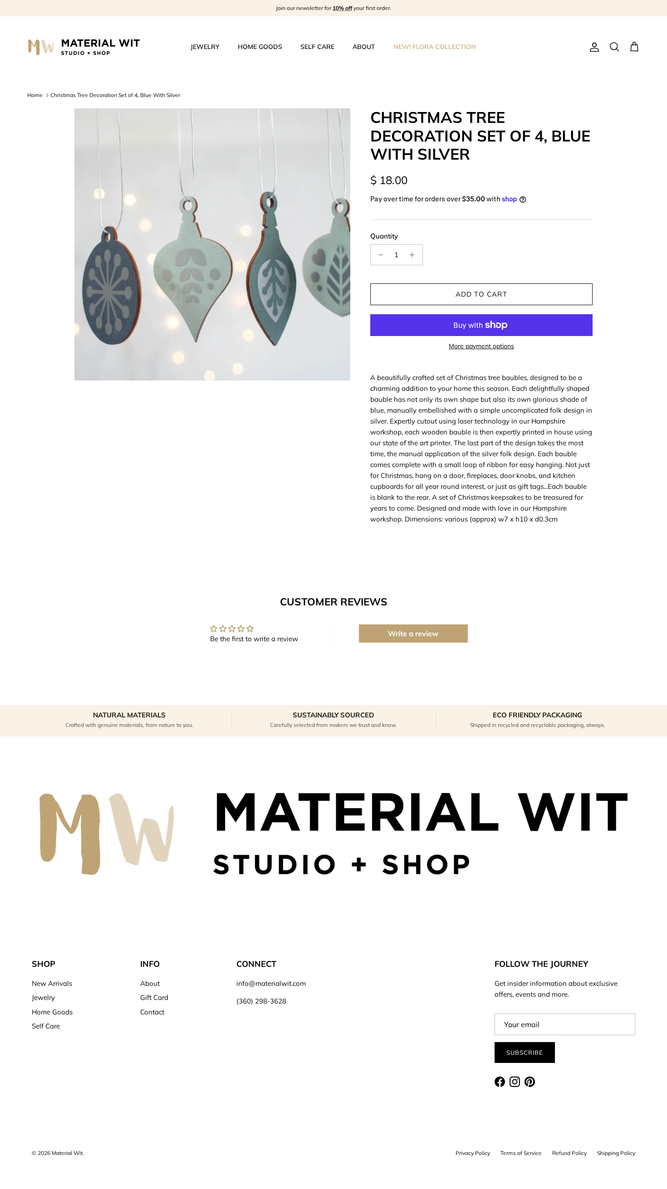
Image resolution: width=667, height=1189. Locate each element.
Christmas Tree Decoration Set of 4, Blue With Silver (115, 95)
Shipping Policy (616, 1153)
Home (35, 95)
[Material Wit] (84, 47)
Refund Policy (569, 1153)
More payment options (481, 346)
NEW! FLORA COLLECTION (434, 47)
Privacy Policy (473, 1153)
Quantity (384, 236)
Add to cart (481, 294)
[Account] (592, 47)
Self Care (46, 1026)
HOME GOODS (260, 47)
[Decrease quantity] (379, 255)
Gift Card (154, 997)
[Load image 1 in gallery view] (212, 244)
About (150, 983)
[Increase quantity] (414, 255)
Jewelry (43, 997)
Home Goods (52, 1012)
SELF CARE (317, 47)
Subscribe (524, 1052)
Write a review (413, 633)
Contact (152, 1012)
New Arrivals (52, 983)
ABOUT (364, 47)
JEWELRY (205, 47)
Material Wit (67, 1153)
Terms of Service (521, 1153)
